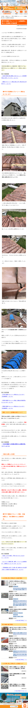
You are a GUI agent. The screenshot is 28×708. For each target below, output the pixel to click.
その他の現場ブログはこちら (20, 690)
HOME (2, 16)
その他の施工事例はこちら (21, 620)
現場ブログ (8, 16)
